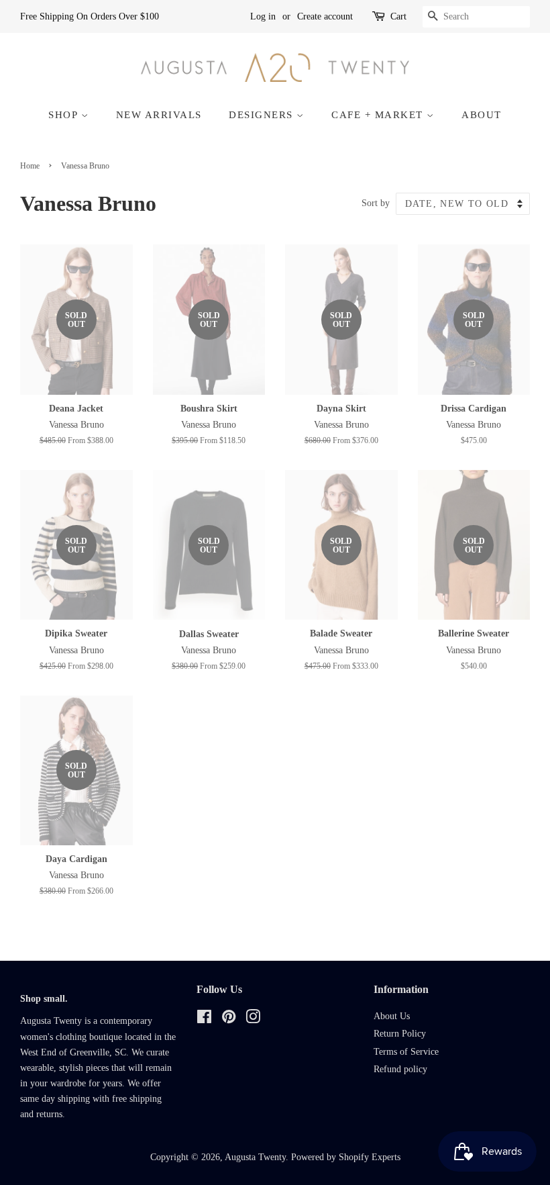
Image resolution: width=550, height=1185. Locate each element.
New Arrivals (159, 114)
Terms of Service (406, 1052)
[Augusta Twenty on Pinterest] (228, 1019)
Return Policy (400, 1034)
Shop (64, 114)
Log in (263, 16)
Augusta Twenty (255, 1157)
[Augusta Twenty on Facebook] (204, 1019)
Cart (398, 16)
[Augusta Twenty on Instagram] (252, 1019)
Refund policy (400, 1069)
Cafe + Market (379, 114)
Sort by (376, 202)
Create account (325, 16)
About (481, 114)
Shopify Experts (369, 1157)
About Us (392, 1016)
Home (30, 166)
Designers (262, 114)
